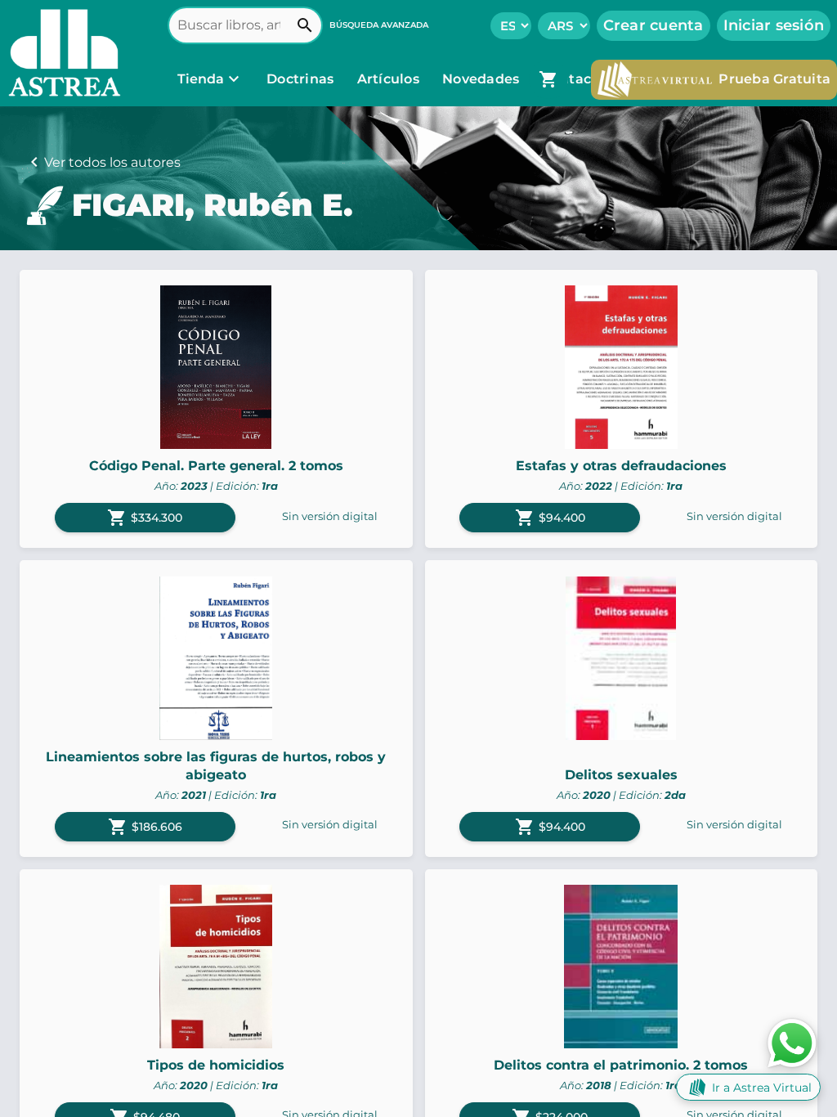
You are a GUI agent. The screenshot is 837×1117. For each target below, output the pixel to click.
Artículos (390, 79)
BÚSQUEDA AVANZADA (378, 25)
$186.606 (145, 827)
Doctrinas (300, 79)
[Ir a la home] (60, 53)
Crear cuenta (653, 25)
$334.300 (144, 517)
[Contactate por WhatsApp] (792, 1042)
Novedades (482, 79)
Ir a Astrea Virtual (762, 1087)
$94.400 (550, 517)
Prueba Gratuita (774, 79)
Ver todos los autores (112, 162)
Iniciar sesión (774, 25)
